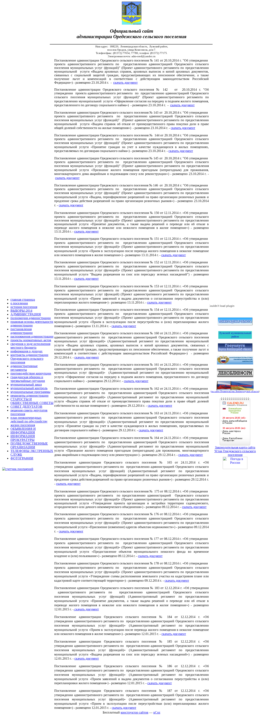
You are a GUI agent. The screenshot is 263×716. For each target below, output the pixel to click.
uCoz (156, 712)
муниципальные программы (30, 392)
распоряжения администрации (31, 336)
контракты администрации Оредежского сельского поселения (29, 358)
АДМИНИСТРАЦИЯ (25, 314)
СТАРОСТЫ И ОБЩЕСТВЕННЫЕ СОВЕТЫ (31, 401)
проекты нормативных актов (30, 340)
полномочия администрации (30, 318)
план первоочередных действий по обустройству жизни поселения (28, 421)
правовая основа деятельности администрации (31, 323)
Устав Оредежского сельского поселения (235, 453)
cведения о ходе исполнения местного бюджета (30, 345)
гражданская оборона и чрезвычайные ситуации (27, 379)
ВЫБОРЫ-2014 (21, 310)
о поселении (19, 303)
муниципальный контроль (28, 388)
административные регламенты (24, 367)
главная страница (22, 299)
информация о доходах (26, 351)
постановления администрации (21, 331)
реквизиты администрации (29, 395)
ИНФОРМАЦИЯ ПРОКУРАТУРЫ (22, 438)
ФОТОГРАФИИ (21, 458)
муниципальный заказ (26, 384)
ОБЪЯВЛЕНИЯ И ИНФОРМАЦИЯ (23, 430)
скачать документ (125, 82)
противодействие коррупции (30, 373)
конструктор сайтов (134, 712)
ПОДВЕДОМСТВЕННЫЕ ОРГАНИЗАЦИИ (29, 445)
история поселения (23, 307)
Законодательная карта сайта (235, 447)
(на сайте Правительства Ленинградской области (235, 391)
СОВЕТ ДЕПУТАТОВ (26, 406)
